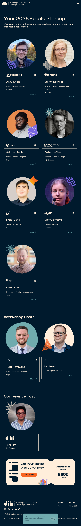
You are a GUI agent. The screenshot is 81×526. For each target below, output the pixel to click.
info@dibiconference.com (13, 514)
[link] (16, 4)
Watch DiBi (73, 506)
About (60, 506)
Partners (72, 502)
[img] (5, 509)
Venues (60, 502)
